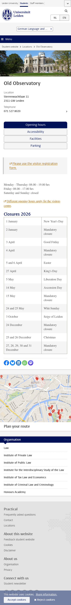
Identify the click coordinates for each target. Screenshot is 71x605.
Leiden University (10, 3)
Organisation (11, 564)
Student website (10, 46)
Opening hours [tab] (35, 125)
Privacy (8, 570)
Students (24, 3)
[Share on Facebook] (6, 362)
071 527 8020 (12, 111)
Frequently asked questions (20, 515)
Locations (27, 46)
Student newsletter (15, 583)
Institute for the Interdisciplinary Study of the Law (34, 470)
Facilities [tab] (35, 139)
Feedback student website (19, 539)
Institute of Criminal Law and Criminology (29, 485)
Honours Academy (15, 492)
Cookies (8, 545)
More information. (46, 594)
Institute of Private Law (18, 455)
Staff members (37, 3)
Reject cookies (46, 600)
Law (6, 448)
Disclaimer (10, 550)
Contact (8, 520)
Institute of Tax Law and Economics (25, 477)
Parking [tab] (35, 146)
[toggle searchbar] (66, 11)
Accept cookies (17, 600)
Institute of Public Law (17, 463)
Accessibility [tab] (35, 132)
